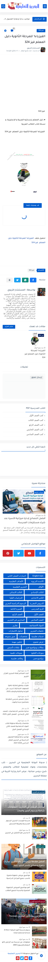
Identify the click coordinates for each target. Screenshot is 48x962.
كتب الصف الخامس (35, 429)
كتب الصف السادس (35, 434)
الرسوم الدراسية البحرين (15, 603)
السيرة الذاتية (16, 609)
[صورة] (38, 675)
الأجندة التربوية (37, 581)
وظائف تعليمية (17, 658)
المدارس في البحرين (16, 620)
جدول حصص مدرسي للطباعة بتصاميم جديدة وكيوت (17, 700)
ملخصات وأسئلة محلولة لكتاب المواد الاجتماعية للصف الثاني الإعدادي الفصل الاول (17, 727)
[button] (33, 280)
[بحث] (3, 6)
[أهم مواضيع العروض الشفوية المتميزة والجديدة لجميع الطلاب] (39, 889)
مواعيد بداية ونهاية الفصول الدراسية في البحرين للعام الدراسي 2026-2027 (16, 19)
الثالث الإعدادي (37, 592)
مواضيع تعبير (38, 658)
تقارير (15, 625)
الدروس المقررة (37, 603)
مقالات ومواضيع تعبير (35, 647)
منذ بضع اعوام (38, 348)
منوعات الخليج (37, 653)
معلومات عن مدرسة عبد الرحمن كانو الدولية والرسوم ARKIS (16, 943)
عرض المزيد (9, 327)
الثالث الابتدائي (16, 592)
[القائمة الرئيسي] (45, 6)
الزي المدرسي (37, 609)
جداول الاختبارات (16, 631)
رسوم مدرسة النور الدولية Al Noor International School (17, 931)
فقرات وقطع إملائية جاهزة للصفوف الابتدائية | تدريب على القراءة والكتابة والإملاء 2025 (17, 689)
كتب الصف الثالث (35, 420)
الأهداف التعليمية (16, 581)
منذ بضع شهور (22, 734)
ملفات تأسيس (13, 647)
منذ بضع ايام (39, 515)
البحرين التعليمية (20, 587)
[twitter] (18, 553)
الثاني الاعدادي (37, 598)
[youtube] (29, 553)
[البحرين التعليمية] (24, 6)
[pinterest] (8, 553)
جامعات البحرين (37, 631)
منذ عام (24, 683)
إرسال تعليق (36, 377)
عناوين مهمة (17, 642)
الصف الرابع (17, 614)
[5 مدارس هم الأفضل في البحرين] (39, 834)
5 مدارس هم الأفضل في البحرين (17, 833)
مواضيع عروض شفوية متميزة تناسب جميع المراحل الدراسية (18, 877)
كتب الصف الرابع (36, 425)
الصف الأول (39, 614)
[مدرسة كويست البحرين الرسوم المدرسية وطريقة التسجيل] (39, 822)
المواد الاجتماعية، (36, 625)
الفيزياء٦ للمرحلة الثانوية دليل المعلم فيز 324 (35, 354)
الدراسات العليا (16, 598)
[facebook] (40, 553)
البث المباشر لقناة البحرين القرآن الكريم (16, 675)
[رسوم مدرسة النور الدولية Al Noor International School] (39, 931)
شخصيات (23, 636)
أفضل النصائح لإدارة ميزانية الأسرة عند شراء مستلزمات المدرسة (24, 520)
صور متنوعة (10, 636)
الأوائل (41, 587)
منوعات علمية (16, 653)
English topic (38, 576)
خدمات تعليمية (37, 636)
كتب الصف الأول (36, 415)
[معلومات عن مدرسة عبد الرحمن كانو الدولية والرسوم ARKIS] (39, 943)
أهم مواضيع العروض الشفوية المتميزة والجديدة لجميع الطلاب (17, 889)
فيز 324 (41, 30)
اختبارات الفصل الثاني (17, 576)
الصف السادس (37, 620)
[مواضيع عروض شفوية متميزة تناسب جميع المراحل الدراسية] (39, 877)
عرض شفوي (38, 642)
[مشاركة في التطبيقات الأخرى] (9, 280)
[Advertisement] (24, 82)
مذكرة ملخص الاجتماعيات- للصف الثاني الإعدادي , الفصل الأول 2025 (16, 713)
